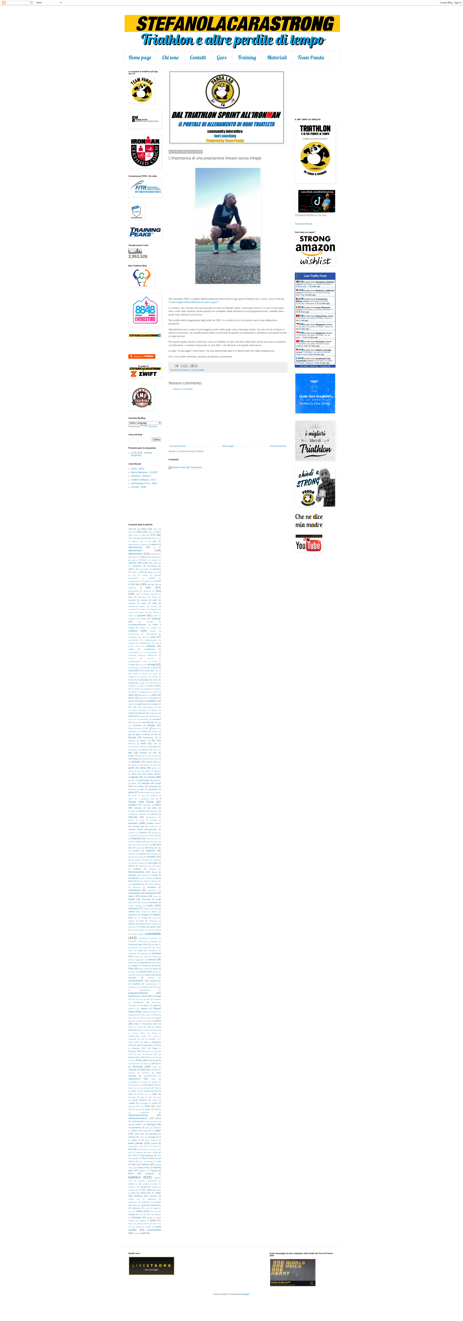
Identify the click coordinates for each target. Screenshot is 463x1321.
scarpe (155, 1082)
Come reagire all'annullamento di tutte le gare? (193, 302)
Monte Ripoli (143, 881)
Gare (222, 57)
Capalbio (154, 609)
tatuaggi (151, 1137)
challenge (156, 618)
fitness (143, 740)
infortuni (142, 811)
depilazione (145, 692)
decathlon (136, 689)
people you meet (140, 957)
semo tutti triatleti (144, 1088)
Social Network (139, 1100)
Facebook (136, 725)
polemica (132, 975)
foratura (154, 746)
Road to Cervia (135, 1027)
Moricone (137, 887)
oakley (146, 909)
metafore (152, 869)
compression (133, 652)
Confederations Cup (137, 661)
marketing (157, 860)
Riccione (157, 1015)
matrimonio (143, 866)
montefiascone (137, 884)
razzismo (157, 999)
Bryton (154, 597)
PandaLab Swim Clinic (138, 944)
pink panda (156, 963)
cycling (131, 683)
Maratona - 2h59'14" (141, 476)
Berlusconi (149, 581)
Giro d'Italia (138, 786)
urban (158, 1193)
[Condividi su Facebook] (192, 366)
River (148, 1021)
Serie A (158, 1088)
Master (131, 866)
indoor (158, 805)
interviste (132, 817)
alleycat (144, 557)
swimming (153, 1134)
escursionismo (142, 719)
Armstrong (152, 566)
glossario (132, 789)
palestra (142, 924)
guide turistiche (145, 792)
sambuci (131, 1073)
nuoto (149, 905)
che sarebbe (145, 622)
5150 (135, 535)
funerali (145, 759)
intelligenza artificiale (137, 814)
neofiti (158, 899)
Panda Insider (138, 930)
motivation (151, 887)
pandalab (200, 370)
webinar (157, 1214)
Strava (158, 1118)
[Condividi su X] (189, 366)
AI (145, 541)
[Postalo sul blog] (186, 366)
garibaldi (135, 761)
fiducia (155, 731)
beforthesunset (134, 581)
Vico (130, 1211)
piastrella (144, 962)
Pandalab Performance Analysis (142, 941)
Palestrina (154, 924)
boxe (130, 597)
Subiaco (134, 1131)
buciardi (131, 600)
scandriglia (132, 1082)
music (131, 896)
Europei (134, 722)
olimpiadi (145, 915)
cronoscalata (143, 680)
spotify (138, 1109)
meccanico (156, 866)
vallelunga (152, 1199)
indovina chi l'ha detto (145, 808)
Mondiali (131, 878)
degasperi (147, 689)
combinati (150, 646)
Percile (155, 957)
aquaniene (136, 566)
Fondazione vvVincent (137, 747)
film (155, 734)
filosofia (132, 737)
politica (148, 975)
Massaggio (153, 863)
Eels (159, 707)
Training (247, 57)
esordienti (156, 719)
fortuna (145, 750)
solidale (131, 1103)
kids (159, 836)
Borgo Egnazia (151, 594)
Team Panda (311, 57)
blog (158, 590)
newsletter (153, 902)
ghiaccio (131, 780)
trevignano (149, 1173)
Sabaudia (132, 1070)
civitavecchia (133, 634)
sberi (153, 1079)
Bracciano (142, 597)
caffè (154, 600)
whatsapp (136, 1217)
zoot (135, 1233)
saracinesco (134, 1079)
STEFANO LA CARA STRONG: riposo (313, 327)
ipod (142, 820)
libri (154, 844)
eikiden (154, 710)
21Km (139, 532)
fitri (153, 740)
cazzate (141, 615)
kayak (151, 836)
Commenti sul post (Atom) (190, 451)
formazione (133, 750)
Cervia (143, 619)
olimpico (157, 914)
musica (143, 896)
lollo (159, 848)
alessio (144, 544)
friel (140, 756)
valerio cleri (134, 1199)
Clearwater (132, 637)
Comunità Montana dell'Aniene (142, 655)
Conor (141, 665)
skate (142, 1097)
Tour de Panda (145, 1161)
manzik (140, 857)
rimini (149, 1018)
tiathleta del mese (144, 1152)
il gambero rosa (146, 799)
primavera (132, 987)
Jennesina (132, 836)
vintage (131, 1214)
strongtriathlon (134, 1127)
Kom (148, 839)
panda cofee (155, 927)
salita (142, 1069)
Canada (153, 606)
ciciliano (154, 628)
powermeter (155, 981)
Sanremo (146, 1073)
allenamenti (184, 370)
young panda (143, 1224)
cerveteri (131, 619)
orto (135, 918)
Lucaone (136, 851)
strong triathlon (135, 1124)
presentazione (152, 984)
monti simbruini (154, 884)
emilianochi (153, 713)
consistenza (133, 668)
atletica (131, 569)
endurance (153, 716)
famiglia (151, 725)
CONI (154, 661)
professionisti (144, 990)
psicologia (156, 996)
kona (156, 839)
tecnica (154, 1143)
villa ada (154, 1211)
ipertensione (151, 817)
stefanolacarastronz (138, 1118)
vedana (134, 1205)
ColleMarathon (145, 643)
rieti (142, 1018)
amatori (154, 560)
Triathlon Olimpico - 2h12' (143, 480)
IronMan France (153, 823)
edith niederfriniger (145, 707)
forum (155, 750)
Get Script (304, 366)
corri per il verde (150, 668)
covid (192, 370)
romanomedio (134, 1064)
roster (145, 1064)
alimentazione (135, 547)
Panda (142, 927)
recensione (138, 1002)
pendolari (156, 953)
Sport (147, 1106)
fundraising (133, 759)
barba (145, 575)
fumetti (155, 756)
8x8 (146, 538)
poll (156, 975)
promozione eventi (137, 996)
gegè (134, 765)
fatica (139, 728)
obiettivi (131, 912)
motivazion (152, 890)
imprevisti (146, 805)
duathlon (152, 701)
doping (141, 701)
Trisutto (143, 1187)
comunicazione (151, 652)
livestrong (149, 848)
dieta (130, 695)
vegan (143, 1205)
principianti (144, 987)
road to (157, 1021)
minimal (145, 875)
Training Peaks (143, 1167)
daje (142, 686)
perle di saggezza (136, 960)
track (158, 1161)
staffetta (157, 1109)
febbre (155, 728)
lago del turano (134, 845)
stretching (136, 1121)
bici (138, 584)
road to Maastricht (145, 1045)
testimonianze (143, 1149)
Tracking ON (325, 366)
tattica (142, 1137)
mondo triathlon (145, 878)
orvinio (145, 918)
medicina (137, 869)
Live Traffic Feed (315, 275)
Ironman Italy (138, 826)
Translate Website (304, 224)
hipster (158, 792)
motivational (134, 890)
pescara (152, 959)
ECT (130, 707)
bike (148, 587)
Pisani (144, 965)
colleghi (131, 643)
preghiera (136, 984)
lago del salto (152, 842)
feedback (132, 731)
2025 (130, 532)
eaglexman (141, 704)
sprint (147, 1109)
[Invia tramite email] (182, 366)
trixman (155, 1187)
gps (142, 789)
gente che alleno (137, 768)
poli (140, 975)
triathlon (134, 1177)
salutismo (154, 1070)
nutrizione (133, 908)
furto (153, 759)
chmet (142, 628)
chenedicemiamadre (137, 624)
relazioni (131, 1009)
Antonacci (157, 563)
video (139, 1211)
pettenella (132, 963)
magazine (150, 850)
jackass (155, 833)
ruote (155, 1067)
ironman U (153, 826)
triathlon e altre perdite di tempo (143, 1184)
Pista (130, 968)
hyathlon (154, 796)
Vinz (141, 1214)
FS (147, 756)
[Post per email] (176, 366)
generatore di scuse (149, 765)
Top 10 (145, 1158)
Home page (139, 57)
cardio (140, 612)
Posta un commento (183, 389)
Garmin (149, 762)
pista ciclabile (144, 969)
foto (130, 752)
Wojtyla (143, 1221)
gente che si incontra (143, 777)
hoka (143, 796)
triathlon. (132, 1187)
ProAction (157, 987)
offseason (132, 915)
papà (140, 950)
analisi (145, 563)
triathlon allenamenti (148, 1181)
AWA (134, 572)
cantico (143, 609)
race (141, 999)
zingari (138, 1227)
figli (129, 734)
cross (155, 680)
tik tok (158, 1152)
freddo (131, 756)
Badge (150, 572)
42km (158, 532)
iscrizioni (131, 833)
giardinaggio (144, 780)
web (148, 1214)
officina (154, 912)
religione (144, 1008)
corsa (131, 670)
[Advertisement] (228, 417)
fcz (147, 728)
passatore (153, 950)
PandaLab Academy (148, 938)
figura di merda (143, 734)
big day (151, 584)
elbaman (141, 713)
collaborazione (151, 640)
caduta (144, 600)
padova (131, 924)
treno (130, 1173)
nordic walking (134, 906)
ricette (134, 1018)
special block (134, 1106)
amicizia (132, 563)
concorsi (150, 658)
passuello (132, 954)
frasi (155, 753)
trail (133, 1164)
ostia (141, 921)
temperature (133, 1146)
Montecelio (156, 881)
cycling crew (144, 683)
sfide (130, 1094)
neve (135, 902)
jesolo (143, 836)
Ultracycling (145, 1193)
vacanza (138, 1196)
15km (155, 529)
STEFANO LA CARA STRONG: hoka (313, 318)
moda (154, 875)
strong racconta (151, 1121)
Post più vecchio (278, 446)
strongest (151, 1124)
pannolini (147, 948)
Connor (131, 664)
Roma (139, 1060)
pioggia (134, 965)
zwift (143, 1233)
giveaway (153, 786)
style (147, 1128)
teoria (155, 1146)
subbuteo (157, 1128)
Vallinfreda (146, 1202)
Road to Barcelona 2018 (145, 1024)
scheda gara (133, 1085)
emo (130, 716)
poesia (155, 972)
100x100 (132, 529)
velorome (136, 1208)
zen (129, 1227)
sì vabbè (152, 1094)
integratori (154, 811)
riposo (158, 1018)
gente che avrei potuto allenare (146, 774)
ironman (133, 823)
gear (159, 762)
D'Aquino (132, 686)
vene (147, 1208)
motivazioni (150, 893)
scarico (145, 1082)
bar (134, 575)
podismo (143, 971)
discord (143, 698)
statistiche (145, 1112)
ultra (133, 1193)
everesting (146, 722)
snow (159, 1097)
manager (154, 854)
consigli (151, 664)
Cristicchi (132, 677)
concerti (131, 658)
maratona (151, 857)
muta (156, 896)
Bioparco (147, 591)
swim (158, 1130)
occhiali (143, 912)
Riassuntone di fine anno (139, 1015)
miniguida (132, 875)
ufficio (158, 1190)
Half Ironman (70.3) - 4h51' (144, 483)
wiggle (149, 1218)
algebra (154, 544)
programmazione (138, 992)
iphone (131, 820)
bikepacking (133, 591)
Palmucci (132, 927)
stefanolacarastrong (138, 1115)
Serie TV (135, 1091)
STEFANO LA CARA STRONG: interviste (312, 302)
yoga (130, 1224)
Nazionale (146, 899)
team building (151, 1140)
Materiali (277, 57)
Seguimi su (139, 356)
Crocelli (155, 677)
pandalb (154, 944)
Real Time (314, 366)
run (159, 1063)
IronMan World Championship (142, 829)
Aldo (154, 541)
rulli (152, 1063)
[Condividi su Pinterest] (196, 366)
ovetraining (153, 921)
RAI (148, 999)
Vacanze (153, 1196)
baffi (159, 572)
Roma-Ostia (152, 1060)
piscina (154, 965)
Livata (138, 848)
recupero (144, 1005)
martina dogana (138, 863)
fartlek (130, 728)
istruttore (143, 832)
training (145, 1164)
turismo (131, 1190)
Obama (155, 909)
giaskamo (157, 780)
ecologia (154, 704)
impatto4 (132, 805)
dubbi (130, 704)
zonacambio (154, 1229)
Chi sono (170, 57)
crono (130, 680)
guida (131, 792)
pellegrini (144, 954)
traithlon (142, 1171)
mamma (142, 854)
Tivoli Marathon (146, 1155)
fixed (143, 743)
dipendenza (143, 695)
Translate (152, 426)
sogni (155, 1100)
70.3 (152, 535)
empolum (142, 716)
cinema (153, 631)
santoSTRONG (150, 1076)
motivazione (134, 893)
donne (131, 701)
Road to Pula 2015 (136, 1057)
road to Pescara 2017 (147, 1054)
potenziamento (135, 980)
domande (153, 698)
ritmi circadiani (137, 1021)
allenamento (135, 553)
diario (155, 692)
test (130, 1149)
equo (130, 719)
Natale (131, 899)
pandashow (133, 948)
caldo (154, 603)
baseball (151, 578)
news (143, 902)
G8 (159, 759)
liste (130, 848)
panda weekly (137, 934)
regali (155, 1005)
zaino (155, 1224)
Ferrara (144, 731)
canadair (132, 609)
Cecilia (155, 616)
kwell (130, 842)
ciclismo (132, 630)
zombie (148, 1227)
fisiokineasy (148, 737)
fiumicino (132, 744)
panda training (154, 930)
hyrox (130, 799)
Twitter (149, 1190)
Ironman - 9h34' (138, 487)
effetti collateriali (139, 710)
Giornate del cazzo (151, 783)
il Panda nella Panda (144, 800)
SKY (150, 1097)
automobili (143, 569)
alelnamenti (133, 544)
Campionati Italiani (136, 606)
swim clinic (139, 1134)
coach (153, 637)
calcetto (131, 603)
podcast (131, 972)
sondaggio (143, 1103)
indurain (131, 811)
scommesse (148, 1085)
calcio (143, 603)
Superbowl (147, 1131)
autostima (156, 569)
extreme (157, 722)
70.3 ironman (134, 538)
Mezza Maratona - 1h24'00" (144, 472)
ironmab (153, 820)
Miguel (154, 872)
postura (151, 978)
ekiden (131, 713)
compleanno (149, 649)
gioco (134, 783)
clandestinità (151, 634)
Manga (131, 857)
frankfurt (143, 753)
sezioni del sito (151, 1091)
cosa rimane (144, 670)
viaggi (155, 1208)
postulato (132, 978)
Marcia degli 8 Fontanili (138, 860)
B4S (142, 572)
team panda (135, 1143)
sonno (155, 1103)
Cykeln (155, 683)
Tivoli (133, 1155)
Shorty (140, 1094)
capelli (131, 612)
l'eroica (139, 841)
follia (155, 744)
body (138, 594)
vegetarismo (155, 1205)
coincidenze (133, 640)
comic (131, 649)
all (154, 547)
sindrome (132, 1097)
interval (154, 814)
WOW (153, 1220)
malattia (131, 854)
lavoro (147, 845)
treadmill (153, 1171)
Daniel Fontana (154, 686)
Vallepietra (132, 1202)
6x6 (143, 535)
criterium (143, 677)
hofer (134, 796)
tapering (131, 1137)
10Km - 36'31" (138, 468)
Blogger (245, 1294)
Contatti (198, 57)
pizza (155, 969)
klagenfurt (136, 838)
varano (158, 1202)
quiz (133, 999)
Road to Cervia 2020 (145, 1030)
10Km (144, 529)
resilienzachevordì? (150, 1012)
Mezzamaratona (136, 872)
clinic (144, 637)
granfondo (152, 789)
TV (139, 1190)
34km (150, 532)
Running (137, 1066)
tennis (145, 1146)
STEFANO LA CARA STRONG (316, 310)
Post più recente (177, 446)
